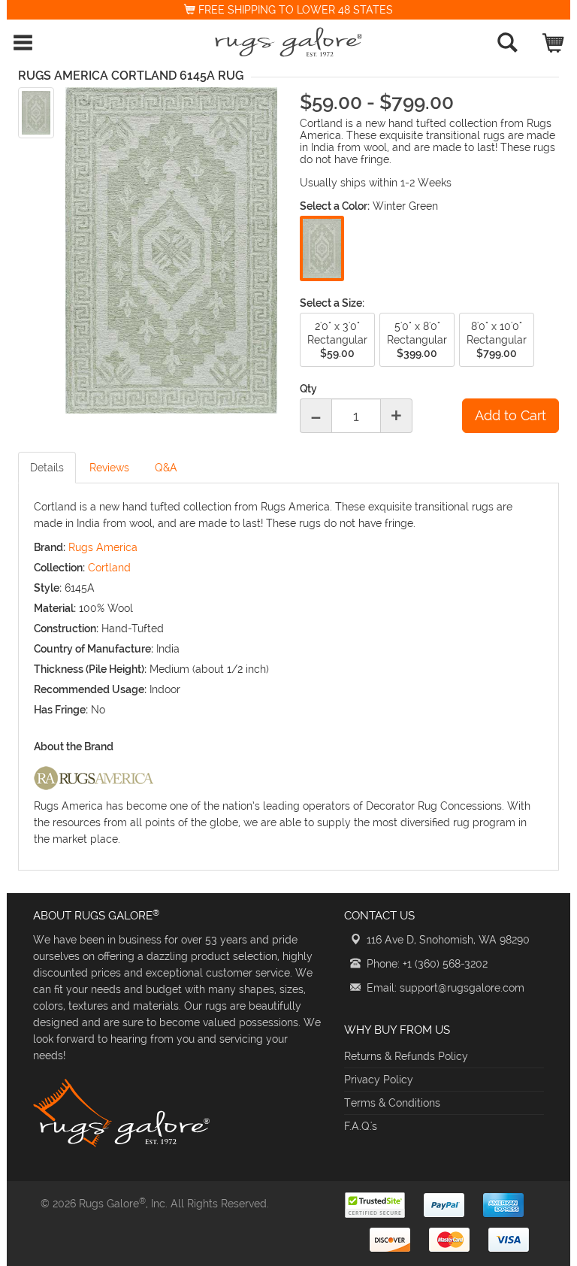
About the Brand (73, 747)
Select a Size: (332, 303)
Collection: (59, 568)
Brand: (49, 547)
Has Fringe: (61, 710)
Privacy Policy (378, 1080)
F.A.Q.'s (360, 1126)
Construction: (66, 628)
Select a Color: (335, 206)
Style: (48, 588)
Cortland (109, 568)
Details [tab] (47, 468)
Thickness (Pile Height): (90, 669)
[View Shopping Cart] (554, 39)
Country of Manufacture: (93, 649)
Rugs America (102, 547)
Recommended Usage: (90, 689)
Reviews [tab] (109, 468)
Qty (308, 389)
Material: (55, 608)
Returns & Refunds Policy (406, 1056)
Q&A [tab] (166, 468)
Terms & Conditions (392, 1103)
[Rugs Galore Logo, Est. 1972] (288, 42)
